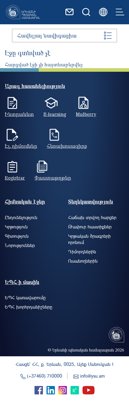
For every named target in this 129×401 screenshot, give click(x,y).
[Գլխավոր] (23, 12)
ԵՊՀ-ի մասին (22, 282)
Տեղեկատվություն (90, 201)
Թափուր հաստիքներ (90, 227)
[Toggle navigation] (120, 12)
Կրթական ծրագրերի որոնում (89, 239)
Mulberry (86, 114)
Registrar (15, 177)
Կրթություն (16, 227)
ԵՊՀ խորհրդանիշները (28, 307)
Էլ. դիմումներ (21, 146)
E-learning (55, 114)
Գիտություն (16, 236)
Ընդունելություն (21, 217)
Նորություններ (20, 245)
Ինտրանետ (19, 114)
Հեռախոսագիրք (67, 146)
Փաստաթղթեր (52, 177)
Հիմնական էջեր (25, 201)
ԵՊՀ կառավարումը (25, 297)
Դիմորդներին (82, 252)
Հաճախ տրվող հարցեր (92, 217)
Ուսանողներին (83, 261)
